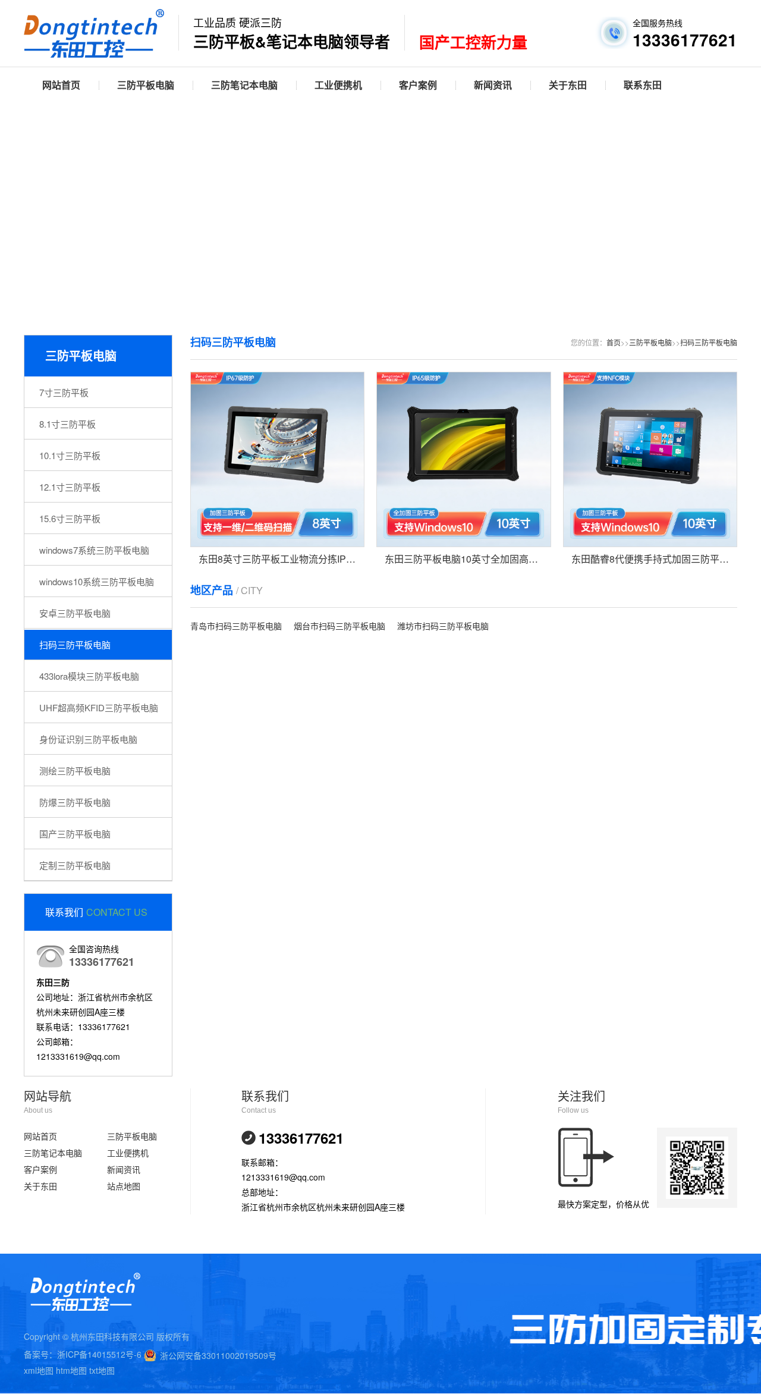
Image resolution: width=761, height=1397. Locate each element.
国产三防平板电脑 (75, 833)
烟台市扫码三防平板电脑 (339, 626)
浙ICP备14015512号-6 (99, 1354)
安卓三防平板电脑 (75, 613)
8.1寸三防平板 (67, 423)
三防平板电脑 (145, 85)
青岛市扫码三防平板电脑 (236, 626)
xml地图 (39, 1370)
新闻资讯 (493, 85)
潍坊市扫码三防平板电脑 (443, 626)
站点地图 (123, 1186)
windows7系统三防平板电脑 (94, 550)
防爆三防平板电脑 (75, 802)
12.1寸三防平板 (69, 487)
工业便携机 (338, 85)
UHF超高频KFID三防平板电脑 (98, 707)
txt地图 (102, 1370)
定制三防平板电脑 (75, 865)
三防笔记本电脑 (244, 85)
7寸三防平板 (64, 392)
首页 (613, 342)
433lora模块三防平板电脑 (89, 676)
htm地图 (71, 1370)
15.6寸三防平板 (69, 518)
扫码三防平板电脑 (75, 644)
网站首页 (61, 85)
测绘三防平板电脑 (75, 770)
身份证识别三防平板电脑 (88, 739)
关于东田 (568, 85)
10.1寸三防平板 (69, 455)
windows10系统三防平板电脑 (96, 581)
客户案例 (418, 85)
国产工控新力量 (473, 43)
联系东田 (643, 85)
